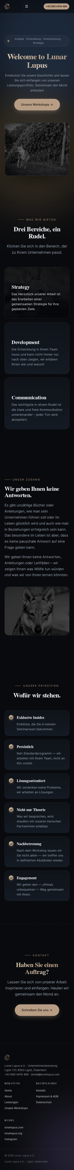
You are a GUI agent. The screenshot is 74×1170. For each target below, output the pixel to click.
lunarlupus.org (13, 1133)
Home (8, 1090)
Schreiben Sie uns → (37, 1010)
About (8, 1096)
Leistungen (11, 1102)
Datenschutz (44, 1102)
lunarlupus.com (14, 1127)
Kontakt (41, 1090)
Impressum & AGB (47, 1096)
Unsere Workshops (16, 1108)
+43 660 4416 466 (56, 6)
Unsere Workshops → (37, 104)
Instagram (11, 1139)
